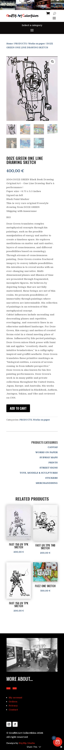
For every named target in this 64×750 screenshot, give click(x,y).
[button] (52, 61)
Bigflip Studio (27, 743)
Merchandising (47, 483)
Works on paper (36, 44)
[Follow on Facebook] (15, 724)
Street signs (49, 467)
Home (9, 44)
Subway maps (49, 457)
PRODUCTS (20, 44)
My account (15, 697)
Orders (13, 701)
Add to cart (18, 408)
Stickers (51, 478)
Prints (53, 462)
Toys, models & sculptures (39, 472)
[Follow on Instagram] (8, 724)
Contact (13, 709)
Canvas (53, 447)
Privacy (13, 705)
